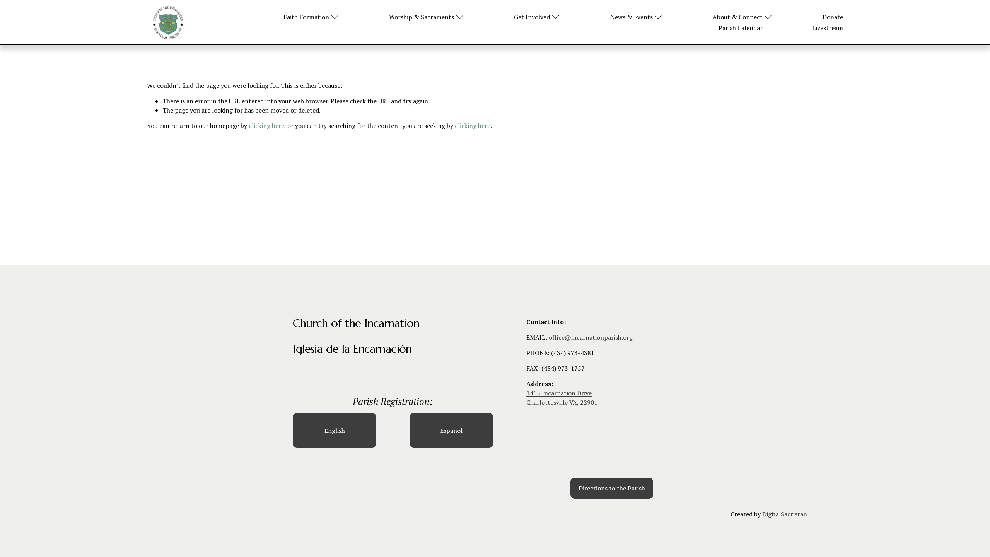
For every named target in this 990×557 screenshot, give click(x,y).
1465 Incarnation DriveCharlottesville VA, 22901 (561, 398)
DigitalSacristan (784, 514)
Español (451, 430)
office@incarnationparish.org (591, 337)
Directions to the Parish (612, 488)
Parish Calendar (741, 28)
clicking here (266, 125)
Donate (833, 17)
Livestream (827, 28)
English (334, 430)
